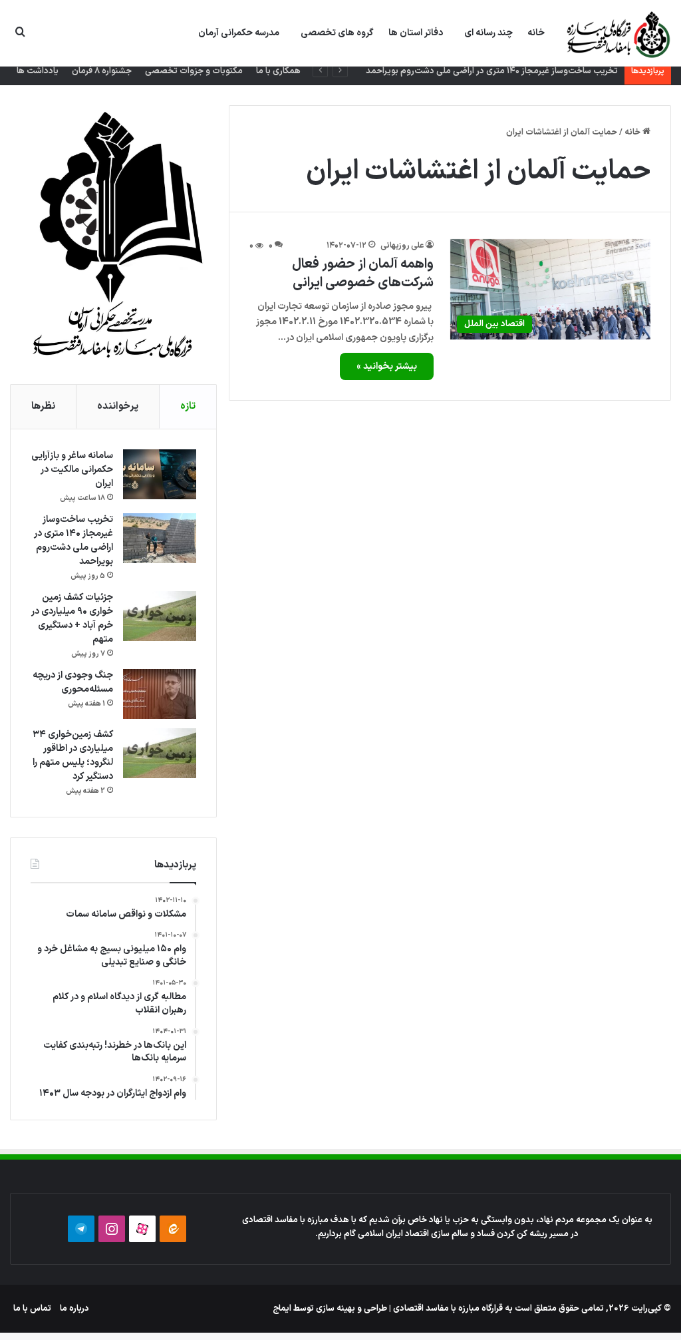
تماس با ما (32, 1308)
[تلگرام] (81, 1229)
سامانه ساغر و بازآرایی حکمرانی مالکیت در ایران (72, 470)
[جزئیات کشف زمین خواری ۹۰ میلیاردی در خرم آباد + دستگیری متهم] (159, 616)
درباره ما (74, 1308)
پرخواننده (117, 406)
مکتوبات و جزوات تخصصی (194, 71)
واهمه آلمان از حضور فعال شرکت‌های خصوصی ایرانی (363, 273)
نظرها (43, 406)
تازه (188, 406)
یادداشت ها (38, 71)
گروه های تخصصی (337, 33)
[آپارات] (142, 1229)
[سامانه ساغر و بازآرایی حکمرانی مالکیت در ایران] (159, 474)
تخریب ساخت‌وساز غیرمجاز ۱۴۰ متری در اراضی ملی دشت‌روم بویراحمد (492, 71)
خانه (536, 33)
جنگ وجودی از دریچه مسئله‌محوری (73, 682)
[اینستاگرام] (111, 1229)
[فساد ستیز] (617, 34)
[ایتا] (173, 1229)
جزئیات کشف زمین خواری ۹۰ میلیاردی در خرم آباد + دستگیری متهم (72, 618)
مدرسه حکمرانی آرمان (238, 33)
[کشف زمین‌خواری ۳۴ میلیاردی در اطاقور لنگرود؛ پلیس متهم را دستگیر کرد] (159, 753)
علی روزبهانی (402, 246)
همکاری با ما (278, 71)
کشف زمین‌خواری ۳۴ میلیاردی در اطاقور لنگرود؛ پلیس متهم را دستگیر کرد (73, 755)
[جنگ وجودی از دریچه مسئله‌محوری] (159, 694)
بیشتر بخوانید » (386, 366)
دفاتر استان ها (415, 33)
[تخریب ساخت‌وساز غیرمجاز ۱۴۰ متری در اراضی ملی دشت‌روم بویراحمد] (159, 538)
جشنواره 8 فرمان (102, 71)
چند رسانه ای (488, 33)
